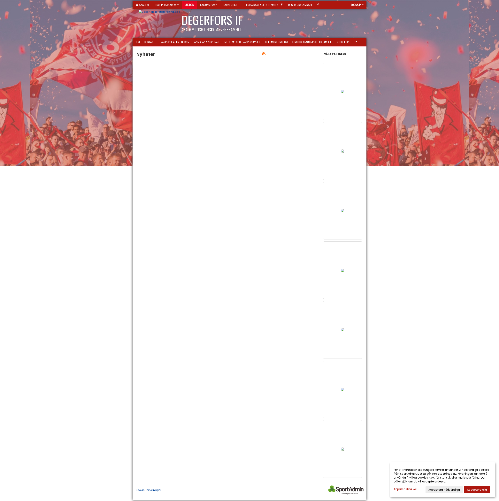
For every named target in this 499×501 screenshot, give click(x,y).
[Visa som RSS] (263, 54)
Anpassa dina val (405, 489)
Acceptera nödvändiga (444, 490)
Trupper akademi (166, 4)
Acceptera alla (477, 490)
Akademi (143, 4)
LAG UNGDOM (207, 4)
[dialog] (442, 479)
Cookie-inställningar (148, 490)
